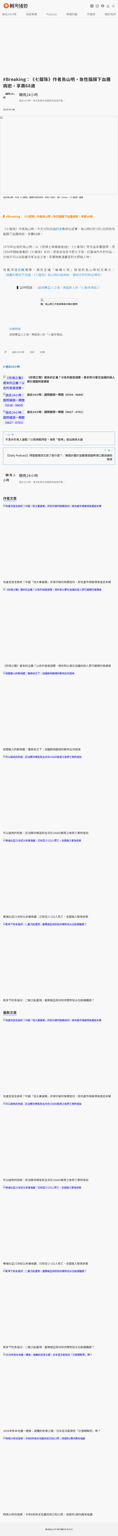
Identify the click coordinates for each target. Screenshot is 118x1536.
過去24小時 (9, 14)
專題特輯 (71, 14)
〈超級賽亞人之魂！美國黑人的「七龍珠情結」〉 (68, 287)
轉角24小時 (28, 94)
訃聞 (42, 352)
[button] (91, 6)
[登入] (108, 6)
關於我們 (110, 14)
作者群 (91, 14)
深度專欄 (31, 14)
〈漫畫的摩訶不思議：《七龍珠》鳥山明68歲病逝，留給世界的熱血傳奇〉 (53, 274)
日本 (32, 352)
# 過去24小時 (11, 366)
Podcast (51, 14)
